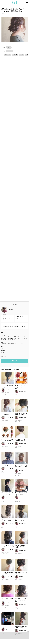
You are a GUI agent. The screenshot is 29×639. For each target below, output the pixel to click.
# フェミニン (9, 51)
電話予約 (14, 363)
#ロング (15, 54)
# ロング (8, 47)
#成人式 (21, 54)
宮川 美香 (11, 312)
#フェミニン (7, 54)
